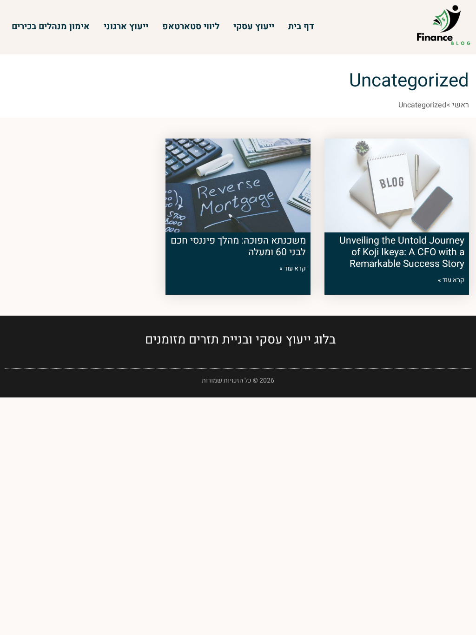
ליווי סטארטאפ (190, 26)
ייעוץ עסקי (253, 26)
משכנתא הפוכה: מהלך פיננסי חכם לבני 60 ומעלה (238, 246)
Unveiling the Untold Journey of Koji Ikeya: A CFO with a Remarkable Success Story (401, 252)
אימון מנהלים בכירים (51, 26)
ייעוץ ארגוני (126, 26)
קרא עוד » (451, 280)
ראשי (460, 105)
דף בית (301, 26)
